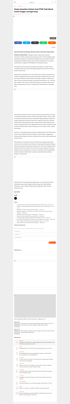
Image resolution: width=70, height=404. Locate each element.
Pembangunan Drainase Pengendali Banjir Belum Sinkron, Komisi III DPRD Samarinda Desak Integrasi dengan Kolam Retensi (37, 324)
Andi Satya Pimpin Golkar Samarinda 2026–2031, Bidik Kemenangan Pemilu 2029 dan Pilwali (35, 372)
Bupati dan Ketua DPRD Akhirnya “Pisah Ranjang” (27, 214)
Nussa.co (17, 14)
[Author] (15, 198)
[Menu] (15, 1)
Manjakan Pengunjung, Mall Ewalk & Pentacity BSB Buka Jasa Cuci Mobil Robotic (34, 206)
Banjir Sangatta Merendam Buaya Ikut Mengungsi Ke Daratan (30, 221)
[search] (52, 1)
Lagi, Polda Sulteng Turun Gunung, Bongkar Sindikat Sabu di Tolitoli (35, 383)
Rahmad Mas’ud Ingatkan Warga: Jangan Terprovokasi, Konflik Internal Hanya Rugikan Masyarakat (37, 331)
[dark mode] (55, 1)
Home (15, 6)
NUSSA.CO (32, 2)
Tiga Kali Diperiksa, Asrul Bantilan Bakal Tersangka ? (28, 222)
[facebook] (18, 42)
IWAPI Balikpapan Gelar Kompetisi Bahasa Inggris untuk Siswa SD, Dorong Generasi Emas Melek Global (35, 354)
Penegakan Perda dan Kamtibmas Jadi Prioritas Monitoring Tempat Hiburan (35, 378)
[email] (35, 42)
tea (55, 47)
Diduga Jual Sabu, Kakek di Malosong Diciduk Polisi (28, 216)
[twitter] (26, 42)
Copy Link (52, 42)
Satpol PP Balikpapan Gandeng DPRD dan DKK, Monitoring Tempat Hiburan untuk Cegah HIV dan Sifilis (35, 394)
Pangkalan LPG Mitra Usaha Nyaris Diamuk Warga (27, 209)
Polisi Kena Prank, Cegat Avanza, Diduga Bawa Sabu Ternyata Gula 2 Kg (32, 204)
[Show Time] (30, 14)
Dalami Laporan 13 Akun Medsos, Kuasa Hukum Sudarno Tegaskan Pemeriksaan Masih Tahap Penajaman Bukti (35, 366)
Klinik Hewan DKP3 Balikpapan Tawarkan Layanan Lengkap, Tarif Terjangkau (33, 219)
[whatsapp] (43, 42)
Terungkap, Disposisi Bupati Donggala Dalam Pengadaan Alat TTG (31, 217)
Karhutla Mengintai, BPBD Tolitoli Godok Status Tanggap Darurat (29, 319)
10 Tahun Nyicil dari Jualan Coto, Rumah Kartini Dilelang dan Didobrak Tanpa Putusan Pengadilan (36, 360)
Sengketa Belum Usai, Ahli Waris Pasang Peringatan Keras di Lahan (35, 348)
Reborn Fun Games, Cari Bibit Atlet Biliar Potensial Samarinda (34, 388)
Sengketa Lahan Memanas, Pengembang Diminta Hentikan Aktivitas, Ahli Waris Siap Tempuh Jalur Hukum (36, 343)
